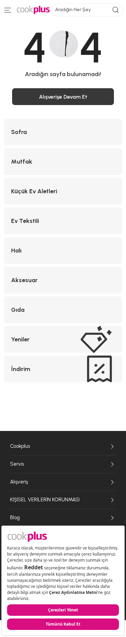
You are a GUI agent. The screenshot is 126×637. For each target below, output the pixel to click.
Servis (17, 464)
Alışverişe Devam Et (63, 97)
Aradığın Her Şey (73, 9)
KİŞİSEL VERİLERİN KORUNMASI (45, 500)
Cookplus (20, 446)
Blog (15, 517)
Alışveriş (19, 482)
